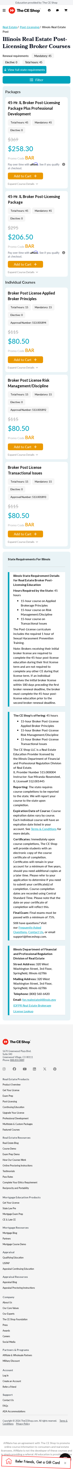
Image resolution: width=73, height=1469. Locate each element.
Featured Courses (11, 1129)
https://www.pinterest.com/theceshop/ (57, 1070)
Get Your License (11, 1090)
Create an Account (12, 1381)
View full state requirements (26, 69)
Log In (6, 1375)
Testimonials (9, 1171)
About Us (7, 1302)
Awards (6, 1330)
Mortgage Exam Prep (13, 1214)
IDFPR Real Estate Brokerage (32, 1005)
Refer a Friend (9, 1386)
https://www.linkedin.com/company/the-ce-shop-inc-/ (36, 1070)
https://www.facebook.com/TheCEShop (16, 1070)
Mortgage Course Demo (14, 1244)
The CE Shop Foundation (15, 1319)
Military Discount (11, 1361)
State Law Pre (9, 1208)
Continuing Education (13, 1107)
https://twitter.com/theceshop (47, 1070)
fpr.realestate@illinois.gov (39, 999)
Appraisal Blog (10, 1282)
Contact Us (35, 932)
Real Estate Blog (11, 1143)
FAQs (5, 1405)
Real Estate (10, 27)
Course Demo (9, 1148)
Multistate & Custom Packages (18, 1124)
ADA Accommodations (14, 1411)
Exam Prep (8, 1095)
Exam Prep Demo (11, 1154)
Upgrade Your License (13, 1112)
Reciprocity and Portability (16, 1188)
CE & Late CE (9, 1219)
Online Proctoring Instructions (17, 1165)
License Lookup (23, 1011)
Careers (6, 1336)
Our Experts (8, 1313)
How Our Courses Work (14, 1160)
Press (5, 1325)
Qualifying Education (13, 1257)
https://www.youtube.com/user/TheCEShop (26, 1070)
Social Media (9, 1342)
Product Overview (11, 1084)
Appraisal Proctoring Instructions (19, 1287)
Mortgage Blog (10, 1233)
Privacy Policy (23, 1423)
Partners (7, 1238)
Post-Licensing (29, 27)
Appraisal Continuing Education (18, 1268)
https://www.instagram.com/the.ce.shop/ (6, 1070)
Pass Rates (8, 1176)
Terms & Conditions (44, 829)
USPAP (6, 1263)
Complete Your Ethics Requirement (20, 1182)
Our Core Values (11, 1308)
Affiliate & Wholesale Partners (17, 1355)
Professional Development (15, 1118)
